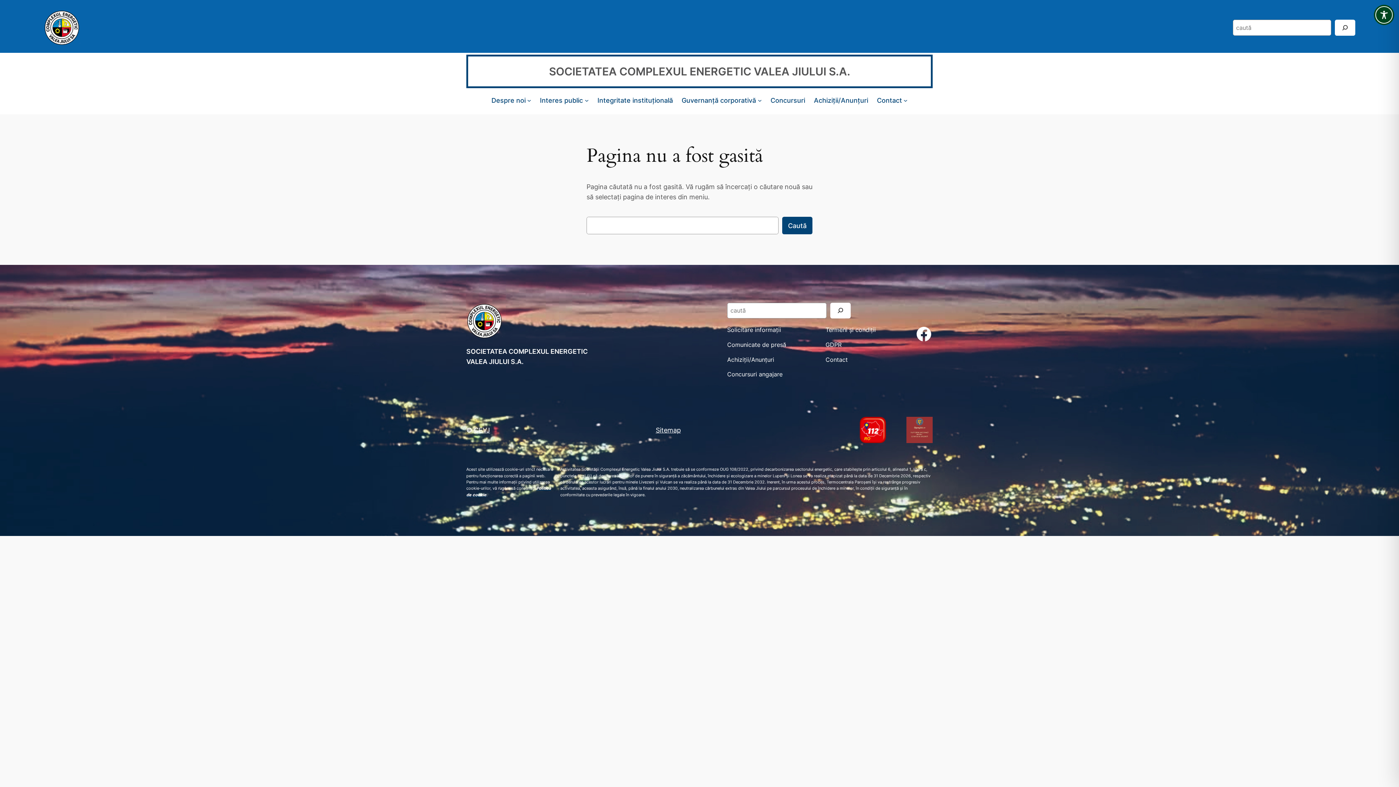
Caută (797, 226)
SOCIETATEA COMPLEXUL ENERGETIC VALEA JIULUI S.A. (699, 71)
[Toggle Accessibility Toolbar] (1384, 14)
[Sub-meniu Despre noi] (529, 100)
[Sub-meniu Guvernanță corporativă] (760, 100)
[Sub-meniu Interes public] (587, 100)
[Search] (1345, 27)
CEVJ (482, 430)
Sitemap (668, 430)
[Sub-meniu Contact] (906, 100)
